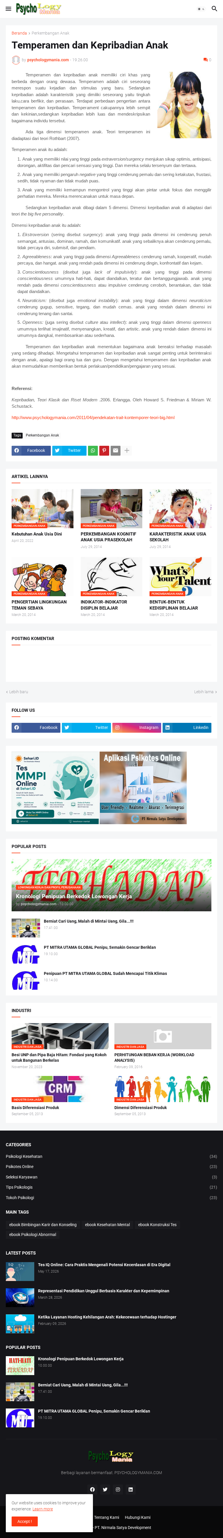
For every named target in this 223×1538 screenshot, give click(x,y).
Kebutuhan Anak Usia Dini (37, 534)
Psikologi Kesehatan (111, 1156)
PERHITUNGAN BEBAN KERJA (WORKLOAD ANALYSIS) (154, 1057)
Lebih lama (204, 691)
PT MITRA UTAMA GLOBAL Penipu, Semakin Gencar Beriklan (100, 947)
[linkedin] (131, 1489)
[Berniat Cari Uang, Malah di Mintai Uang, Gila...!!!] (26, 928)
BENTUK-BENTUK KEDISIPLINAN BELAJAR (174, 604)
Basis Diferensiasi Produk (35, 1107)
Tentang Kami (106, 1517)
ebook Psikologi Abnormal (32, 1234)
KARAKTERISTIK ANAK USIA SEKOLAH (178, 536)
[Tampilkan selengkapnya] (127, 451)
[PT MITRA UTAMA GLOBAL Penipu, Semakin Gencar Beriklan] (26, 954)
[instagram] (118, 1489)
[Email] (116, 451)
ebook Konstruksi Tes (157, 1224)
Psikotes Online (111, 1166)
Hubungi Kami (137, 1517)
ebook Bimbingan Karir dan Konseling (43, 1224)
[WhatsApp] (93, 451)
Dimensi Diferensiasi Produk (140, 1107)
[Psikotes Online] (55, 822)
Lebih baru (18, 691)
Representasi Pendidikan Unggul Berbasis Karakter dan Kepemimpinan (103, 1291)
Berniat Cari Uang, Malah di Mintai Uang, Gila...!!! (89, 921)
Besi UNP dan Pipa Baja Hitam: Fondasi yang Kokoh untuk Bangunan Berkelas (59, 1057)
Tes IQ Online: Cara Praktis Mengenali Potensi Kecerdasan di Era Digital (104, 1264)
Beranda (19, 33)
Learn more (43, 1509)
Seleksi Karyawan (111, 1177)
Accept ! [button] (24, 1521)
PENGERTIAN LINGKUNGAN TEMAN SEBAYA (39, 604)
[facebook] (92, 1489)
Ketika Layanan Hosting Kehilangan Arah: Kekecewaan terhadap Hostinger (107, 1317)
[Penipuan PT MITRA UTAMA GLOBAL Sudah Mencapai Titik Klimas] (26, 980)
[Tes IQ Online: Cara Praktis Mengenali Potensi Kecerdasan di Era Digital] (20, 1271)
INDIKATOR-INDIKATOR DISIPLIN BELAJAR (104, 604)
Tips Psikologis (111, 1187)
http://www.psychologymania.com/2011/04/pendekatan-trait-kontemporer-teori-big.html (93, 417)
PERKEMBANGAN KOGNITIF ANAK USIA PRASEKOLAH (108, 536)
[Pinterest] (104, 451)
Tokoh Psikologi (111, 1197)
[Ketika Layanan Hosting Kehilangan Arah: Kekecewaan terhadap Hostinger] (20, 1323)
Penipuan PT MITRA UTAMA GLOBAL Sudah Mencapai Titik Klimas (105, 973)
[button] (8, 9)
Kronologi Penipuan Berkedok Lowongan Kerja (81, 1358)
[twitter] (105, 1489)
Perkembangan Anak (50, 33)
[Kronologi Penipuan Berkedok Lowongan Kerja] (20, 1365)
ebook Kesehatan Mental (107, 1224)
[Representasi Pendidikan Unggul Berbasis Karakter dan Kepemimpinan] (20, 1297)
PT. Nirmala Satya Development (123, 1527)
